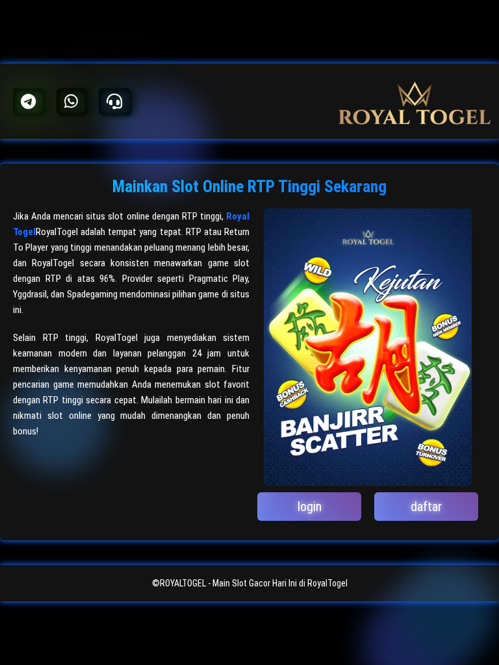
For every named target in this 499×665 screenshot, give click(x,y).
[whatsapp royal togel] (71, 101)
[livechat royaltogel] (114, 101)
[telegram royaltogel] (28, 101)
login (310, 506)
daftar (426, 506)
